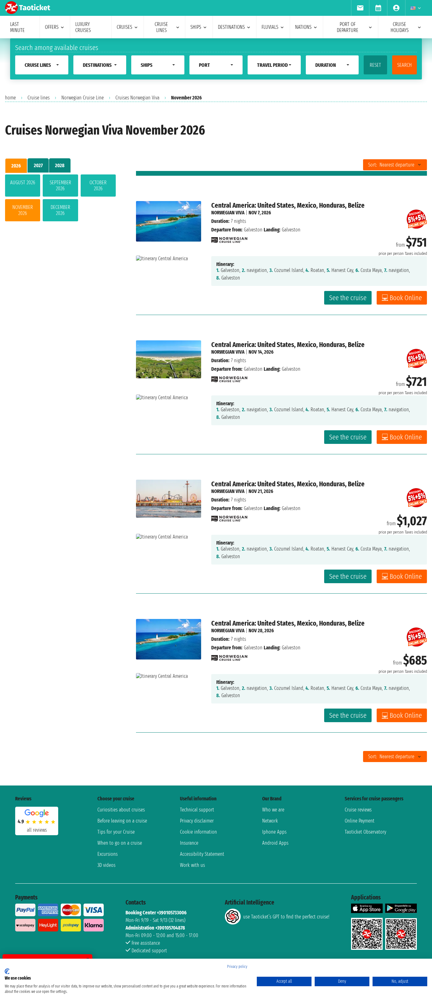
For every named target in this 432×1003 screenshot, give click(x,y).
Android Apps (275, 843)
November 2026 (22, 210)
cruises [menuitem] (124, 27)
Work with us (192, 865)
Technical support (197, 810)
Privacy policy (237, 966)
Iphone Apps (274, 832)
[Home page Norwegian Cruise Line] (229, 238)
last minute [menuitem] (17, 27)
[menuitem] (360, 8)
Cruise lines (39, 98)
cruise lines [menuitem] (161, 27)
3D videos (106, 865)
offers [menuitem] (52, 27)
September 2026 (60, 186)
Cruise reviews (358, 810)
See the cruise (348, 297)
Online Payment (359, 821)
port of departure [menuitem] (347, 27)
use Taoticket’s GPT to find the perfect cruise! (286, 917)
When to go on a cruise (119, 843)
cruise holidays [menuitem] (400, 27)
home (10, 98)
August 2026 (22, 183)
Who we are (273, 810)
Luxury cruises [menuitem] (83, 27)
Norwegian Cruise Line (82, 98)
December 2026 (60, 210)
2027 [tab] (38, 165)
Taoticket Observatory (365, 832)
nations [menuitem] (303, 27)
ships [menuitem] (195, 27)
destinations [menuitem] (231, 27)
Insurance (189, 843)
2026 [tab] (16, 166)
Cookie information (198, 832)
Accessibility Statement (202, 854)
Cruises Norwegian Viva (137, 98)
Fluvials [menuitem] (270, 27)
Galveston (253, 230)
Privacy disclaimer (197, 821)
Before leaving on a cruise (122, 821)
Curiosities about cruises (121, 810)
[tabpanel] (60, 199)
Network (270, 821)
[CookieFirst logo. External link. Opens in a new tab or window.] (7, 971)
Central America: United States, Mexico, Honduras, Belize (288, 205)
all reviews (37, 830)
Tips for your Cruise (116, 832)
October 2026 (98, 186)
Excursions (107, 854)
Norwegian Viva (227, 213)
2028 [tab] (60, 165)
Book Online (406, 297)
